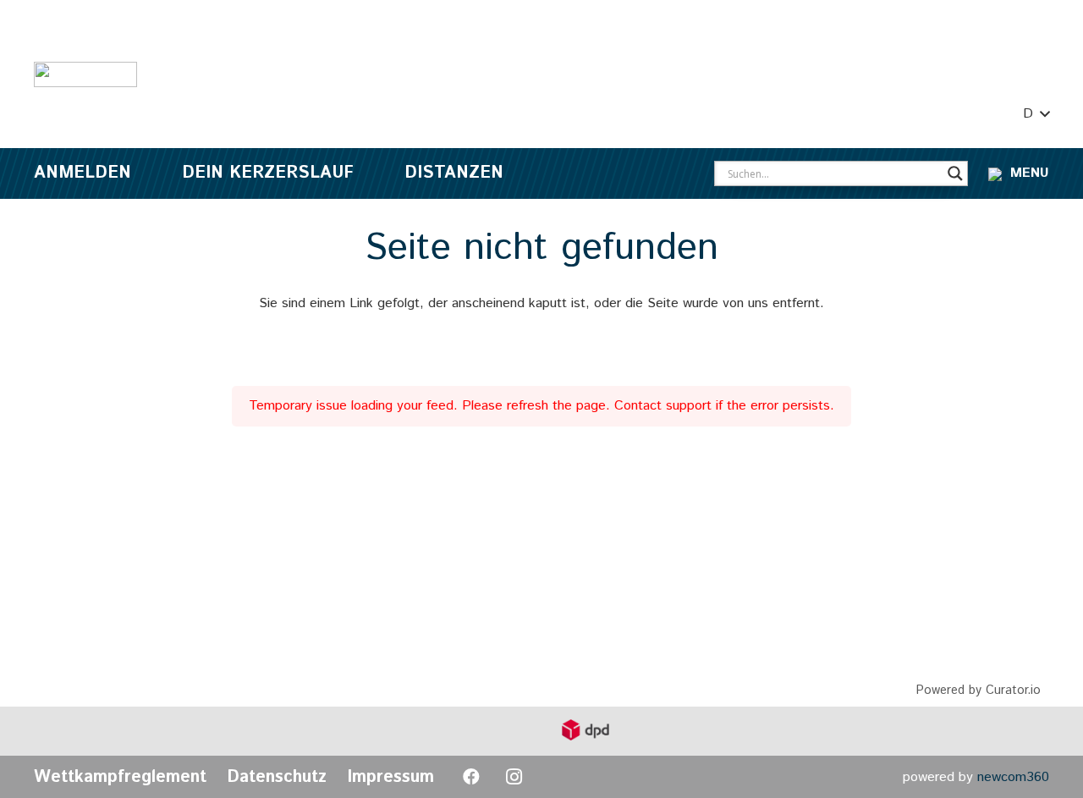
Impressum (390, 777)
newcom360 (1013, 777)
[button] (1036, 114)
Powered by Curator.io (978, 690)
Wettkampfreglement (120, 777)
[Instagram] (513, 777)
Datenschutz (277, 777)
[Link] (85, 74)
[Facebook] (471, 777)
